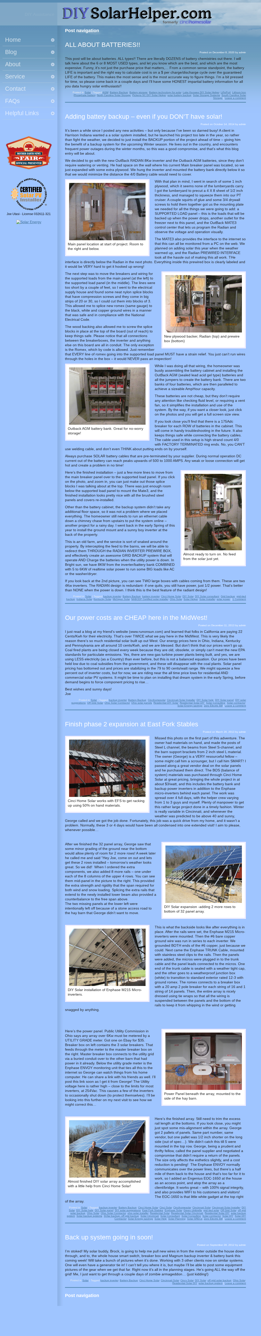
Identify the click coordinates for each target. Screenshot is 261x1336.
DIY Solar (187, 596)
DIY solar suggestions (128, 1210)
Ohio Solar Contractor (117, 702)
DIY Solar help (205, 700)
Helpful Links (22, 113)
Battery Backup (119, 92)
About (12, 64)
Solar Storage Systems (206, 95)
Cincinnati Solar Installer (181, 700)
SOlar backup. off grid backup (121, 1215)
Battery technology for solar (165, 92)
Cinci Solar (166, 1207)
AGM (105, 92)
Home (13, 39)
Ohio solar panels (141, 702)
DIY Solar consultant (207, 596)
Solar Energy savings (189, 705)
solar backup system (211, 1283)
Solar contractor (236, 702)
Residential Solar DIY (192, 702)
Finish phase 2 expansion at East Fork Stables (131, 724)
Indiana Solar (84, 599)
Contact (15, 88)
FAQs (12, 101)
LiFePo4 (226, 92)
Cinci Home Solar (171, 596)
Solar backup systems (89, 1215)
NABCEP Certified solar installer (149, 599)
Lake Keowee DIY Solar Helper (201, 92)
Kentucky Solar (102, 599)
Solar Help (160, 1218)
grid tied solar (211, 1210)
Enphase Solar (173, 1210)
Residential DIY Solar (165, 702)
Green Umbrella (193, 1210)
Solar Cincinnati (149, 1215)
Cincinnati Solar (201, 1207)
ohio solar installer (137, 1213)
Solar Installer (207, 599)
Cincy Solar (186, 1280)
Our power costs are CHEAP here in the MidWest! (136, 617)
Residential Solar (159, 1213)
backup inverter (112, 596)
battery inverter (151, 596)
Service (15, 76)
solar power (223, 599)
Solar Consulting (215, 702)
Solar (88, 92)
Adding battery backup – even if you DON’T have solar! (143, 116)
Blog (11, 52)
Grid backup (228, 596)
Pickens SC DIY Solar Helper (149, 95)
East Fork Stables (152, 1210)
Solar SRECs (194, 1218)
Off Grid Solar (95, 702)
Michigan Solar (121, 599)
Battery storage (138, 92)
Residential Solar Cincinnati (187, 1213)
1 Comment (239, 599)
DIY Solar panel (224, 700)
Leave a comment (235, 98)
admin (242, 52)
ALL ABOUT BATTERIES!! (102, 44)
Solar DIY (227, 1215)
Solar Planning (177, 1218)
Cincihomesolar (156, 700)
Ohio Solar (176, 599)
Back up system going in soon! (109, 1237)
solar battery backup (179, 95)
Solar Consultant (170, 1215)
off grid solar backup (219, 1280)
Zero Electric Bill (213, 705)
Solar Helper (191, 599)
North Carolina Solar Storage (114, 95)
